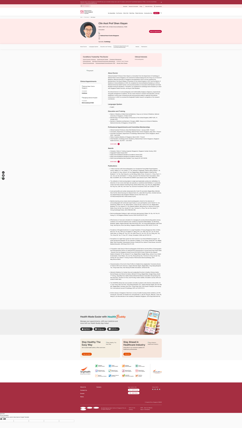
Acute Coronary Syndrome (89, 59)
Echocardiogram (87, 61)
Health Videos (135, 393)
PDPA (141, 407)
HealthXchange (134, 389)
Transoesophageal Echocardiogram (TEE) (105, 63)
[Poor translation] (4, 419)
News (82, 396)
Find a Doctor (86, 17)
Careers (98, 387)
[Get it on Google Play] (100, 329)
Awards (137, 46)
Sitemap (131, 409)
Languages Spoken (93, 46)
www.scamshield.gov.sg (91, 3)
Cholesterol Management (116, 59)
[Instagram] (155, 390)
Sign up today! (86, 354)
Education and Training (105, 46)
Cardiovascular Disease (102, 59)
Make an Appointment (155, 31)
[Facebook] (153, 390)
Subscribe (127, 354)
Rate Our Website (148, 407)
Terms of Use (132, 407)
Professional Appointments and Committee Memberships (121, 46)
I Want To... (156, 13)
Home (81, 17)
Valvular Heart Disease (122, 63)
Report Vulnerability (145, 409)
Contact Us (83, 390)
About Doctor (83, 46)
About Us (83, 387)
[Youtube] (157, 390)
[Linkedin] (160, 390)
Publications (144, 46)
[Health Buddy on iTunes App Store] (86, 329)
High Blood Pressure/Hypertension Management (103, 61)
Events (82, 393)
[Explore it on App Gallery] (113, 329)
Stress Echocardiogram (88, 63)
